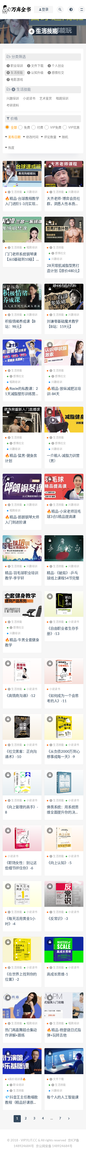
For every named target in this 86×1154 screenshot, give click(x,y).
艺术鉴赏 (45, 98)
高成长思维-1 (57, 974)
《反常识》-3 (57, 919)
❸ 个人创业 (56, 65)
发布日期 (14, 137)
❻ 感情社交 (56, 72)
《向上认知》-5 (59, 863)
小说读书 (29, 98)
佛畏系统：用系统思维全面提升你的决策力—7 (63, 812)
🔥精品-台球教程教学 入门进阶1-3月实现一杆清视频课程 (22, 204)
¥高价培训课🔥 (17, 1079)
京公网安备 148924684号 (54, 1146)
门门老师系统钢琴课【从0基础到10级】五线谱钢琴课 (21, 259)
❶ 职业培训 (14, 65)
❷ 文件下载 (35, 65)
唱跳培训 (62, 98)
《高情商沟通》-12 (20, 696)
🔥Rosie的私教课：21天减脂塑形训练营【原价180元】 (21, 394)
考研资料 (12, 105)
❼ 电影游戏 (14, 79)
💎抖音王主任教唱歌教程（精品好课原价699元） (22, 1103)
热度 (11, 147)
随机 (65, 137)
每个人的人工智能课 (63, 1097)
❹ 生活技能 (14, 72)
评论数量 (50, 137)
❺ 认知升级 (35, 72)
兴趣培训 (12, 98)
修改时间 (32, 137)
